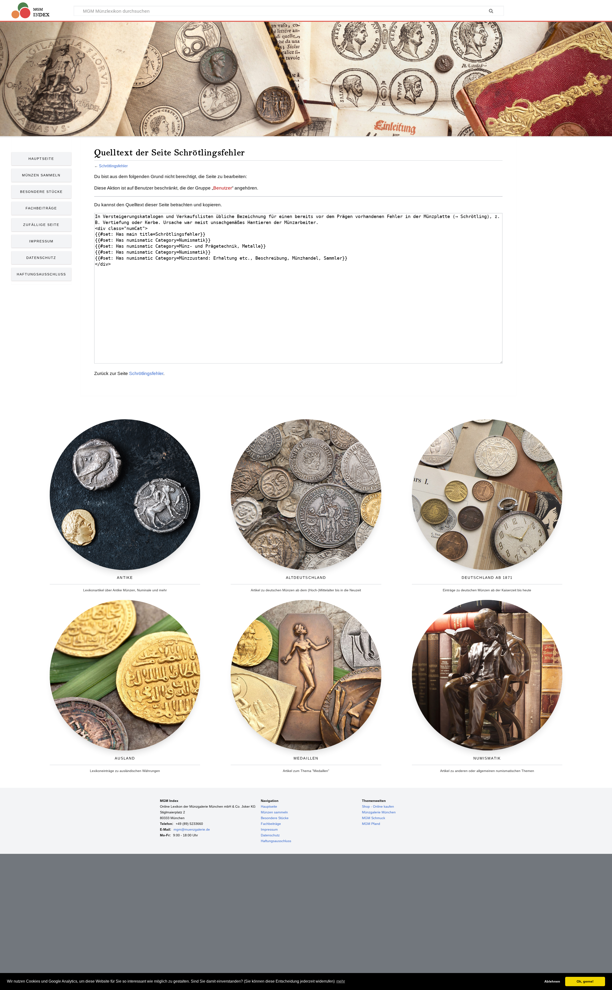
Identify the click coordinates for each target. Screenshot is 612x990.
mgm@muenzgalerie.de (192, 829)
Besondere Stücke (41, 192)
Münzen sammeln (274, 812)
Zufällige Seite (41, 225)
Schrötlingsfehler (113, 166)
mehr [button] (340, 981)
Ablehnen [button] (552, 981)
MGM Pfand (371, 824)
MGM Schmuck (373, 818)
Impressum (41, 241)
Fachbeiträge (41, 208)
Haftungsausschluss (41, 274)
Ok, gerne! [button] (585, 981)
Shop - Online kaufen (378, 806)
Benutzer (222, 187)
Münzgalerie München (379, 812)
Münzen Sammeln (41, 175)
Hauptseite (41, 159)
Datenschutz (41, 258)
